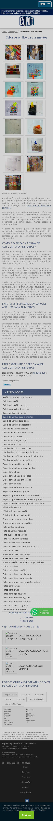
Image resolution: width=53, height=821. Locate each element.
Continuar (26, 815)
